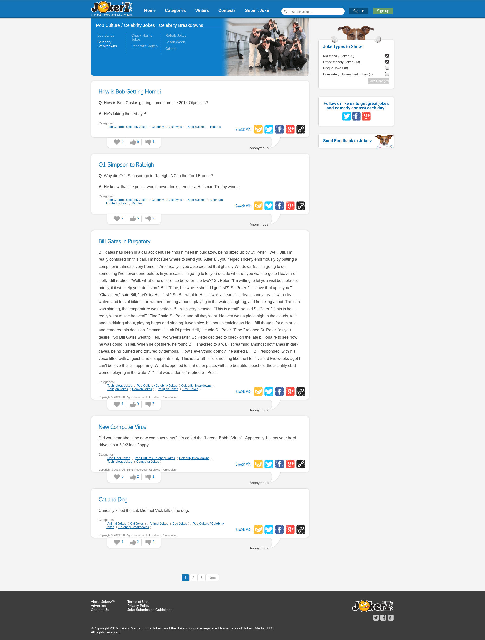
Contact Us (100, 610)
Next (212, 578)
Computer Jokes (147, 461)
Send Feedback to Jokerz (347, 141)
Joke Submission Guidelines (149, 610)
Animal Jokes (116, 523)
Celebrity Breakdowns (107, 44)
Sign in (358, 11)
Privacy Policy (138, 606)
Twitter (268, 129)
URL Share (300, 129)
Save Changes (378, 81)
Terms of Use (138, 602)
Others (170, 48)
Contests (227, 10)
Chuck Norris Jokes (141, 37)
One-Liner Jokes (118, 458)
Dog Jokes (179, 523)
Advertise (98, 606)
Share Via (243, 129)
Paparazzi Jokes (144, 46)
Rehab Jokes (175, 35)
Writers (202, 10)
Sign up (383, 11)
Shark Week (175, 42)
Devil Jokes (190, 389)
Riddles (215, 127)
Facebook (279, 129)
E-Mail (258, 129)
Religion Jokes (117, 389)
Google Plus (290, 129)
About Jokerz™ (103, 602)
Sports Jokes (196, 127)
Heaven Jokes (142, 389)
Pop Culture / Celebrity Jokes (127, 127)
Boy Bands (105, 35)
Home (150, 10)
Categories (175, 10)
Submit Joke (257, 10)
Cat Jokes (137, 523)
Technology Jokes (119, 385)
